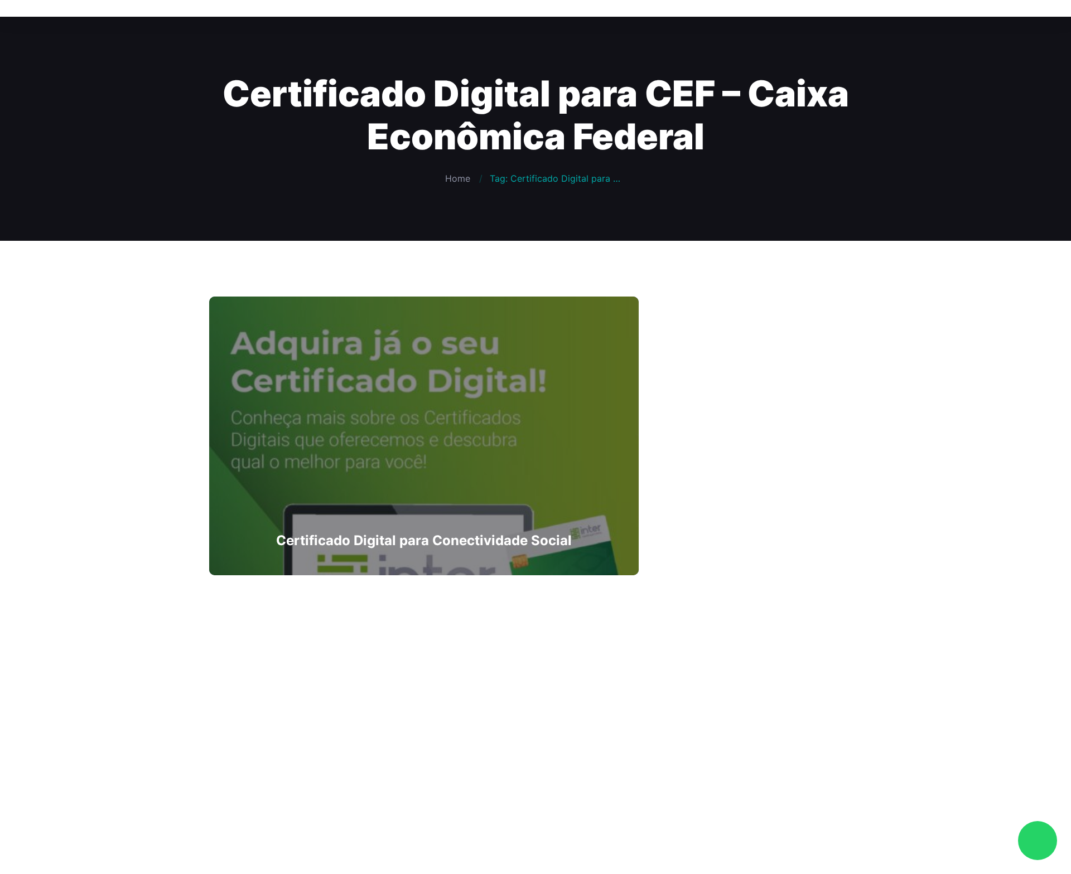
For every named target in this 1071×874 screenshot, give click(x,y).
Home (457, 178)
